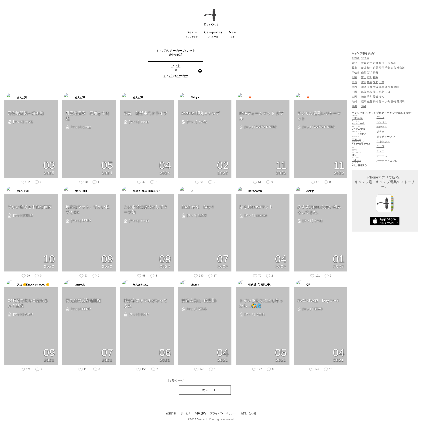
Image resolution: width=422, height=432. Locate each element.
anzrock (79, 284)
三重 (381, 82)
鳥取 (363, 91)
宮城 (375, 62)
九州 (354, 101)
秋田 (381, 62)
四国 (354, 96)
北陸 (354, 77)
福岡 (363, 101)
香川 (369, 96)
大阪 (375, 87)
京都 (369, 87)
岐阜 (363, 82)
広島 (381, 91)
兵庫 (381, 87)
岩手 (369, 62)
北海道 (356, 58)
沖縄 (354, 106)
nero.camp (255, 191)
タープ (380, 146)
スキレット (383, 141)
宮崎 (393, 101)
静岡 (369, 82)
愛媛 (375, 96)
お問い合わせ (248, 413)
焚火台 (380, 131)
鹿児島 (401, 101)
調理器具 (382, 127)
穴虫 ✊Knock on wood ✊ (32, 284)
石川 (369, 77)
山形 (387, 62)
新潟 (369, 72)
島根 (369, 91)
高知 (381, 96)
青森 (363, 62)
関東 (354, 67)
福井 (375, 77)
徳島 (363, 96)
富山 (363, 77)
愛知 (375, 82)
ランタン (382, 122)
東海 (354, 82)
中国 (354, 91)
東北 (354, 62)
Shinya (194, 97)
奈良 (387, 87)
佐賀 (369, 101)
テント (380, 117)
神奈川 (401, 67)
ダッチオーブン (386, 136)
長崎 (375, 101)
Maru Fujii (22, 191)
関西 (354, 87)
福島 (393, 62)
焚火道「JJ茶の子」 (260, 284)
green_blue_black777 (146, 191)
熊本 (381, 101)
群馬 (375, 67)
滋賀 (363, 87)
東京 (393, 67)
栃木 (369, 67)
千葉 (387, 67)
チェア (380, 151)
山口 (387, 91)
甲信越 (356, 72)
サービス (185, 413)
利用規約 (200, 413)
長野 (375, 72)
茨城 (363, 67)
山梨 (363, 72)
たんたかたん (140, 284)
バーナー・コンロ (387, 160)
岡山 (375, 91)
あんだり (21, 97)
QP (192, 191)
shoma (194, 284)
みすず (310, 191)
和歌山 (395, 87)
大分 (387, 101)
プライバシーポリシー (223, 413)
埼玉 (381, 67)
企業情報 (171, 413)
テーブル (382, 155)
